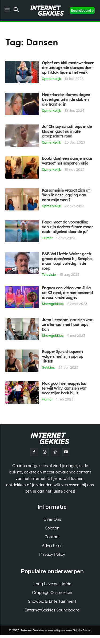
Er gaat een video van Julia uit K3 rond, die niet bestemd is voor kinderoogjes (67, 293)
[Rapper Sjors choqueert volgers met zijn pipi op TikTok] (22, 361)
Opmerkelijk (51, 78)
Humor (47, 238)
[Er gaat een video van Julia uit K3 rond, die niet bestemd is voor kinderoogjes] (22, 297)
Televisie (49, 274)
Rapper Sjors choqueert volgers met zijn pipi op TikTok (62, 356)
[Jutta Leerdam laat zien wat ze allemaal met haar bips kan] (22, 329)
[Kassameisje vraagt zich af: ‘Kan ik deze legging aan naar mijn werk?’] (22, 199)
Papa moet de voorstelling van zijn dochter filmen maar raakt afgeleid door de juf (67, 227)
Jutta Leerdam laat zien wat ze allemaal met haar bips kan (67, 324)
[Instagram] (45, 452)
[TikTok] (55, 452)
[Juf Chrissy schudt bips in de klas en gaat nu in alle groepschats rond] (22, 135)
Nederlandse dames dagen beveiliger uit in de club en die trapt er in (66, 99)
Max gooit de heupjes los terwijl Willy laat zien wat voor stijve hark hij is (64, 388)
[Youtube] (66, 452)
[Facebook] (34, 452)
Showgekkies (53, 303)
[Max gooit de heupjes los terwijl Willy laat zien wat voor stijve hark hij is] (22, 392)
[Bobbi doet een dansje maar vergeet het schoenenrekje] (22, 167)
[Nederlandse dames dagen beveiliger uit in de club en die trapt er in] (22, 104)
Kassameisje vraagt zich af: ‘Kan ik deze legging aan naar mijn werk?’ (66, 195)
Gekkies (48, 367)
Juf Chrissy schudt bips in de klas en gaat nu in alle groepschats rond (67, 131)
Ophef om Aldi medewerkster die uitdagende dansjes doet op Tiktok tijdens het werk (67, 68)
